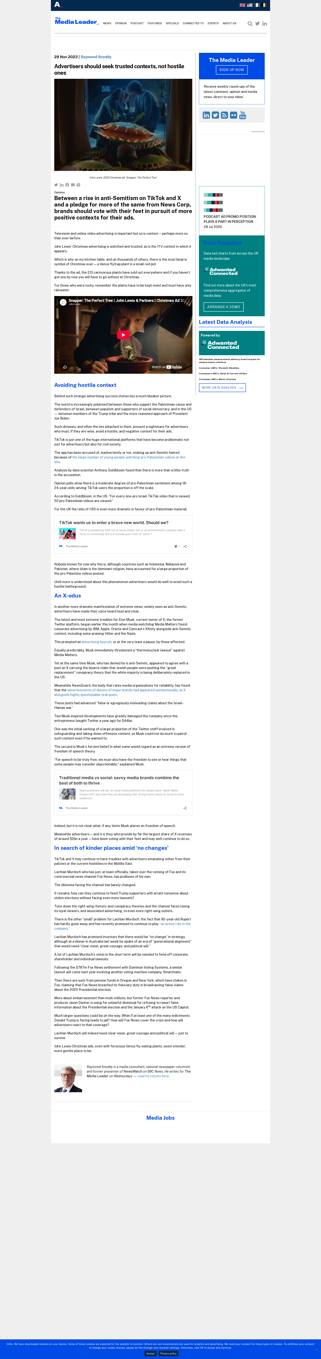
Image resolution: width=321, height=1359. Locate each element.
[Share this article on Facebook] (67, 185)
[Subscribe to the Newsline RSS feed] (225, 115)
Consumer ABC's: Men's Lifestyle (217, 379)
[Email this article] (73, 185)
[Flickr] (234, 115)
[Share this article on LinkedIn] (62, 185)
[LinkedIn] (264, 23)
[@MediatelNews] (216, 115)
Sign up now (232, 70)
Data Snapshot (223, 243)
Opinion (121, 23)
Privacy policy (168, 1353)
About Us (229, 23)
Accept (150, 1353)
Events (213, 23)
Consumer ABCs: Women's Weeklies (219, 368)
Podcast (137, 23)
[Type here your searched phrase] (250, 23)
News (107, 23)
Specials (172, 23)
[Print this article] (78, 185)
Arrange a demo (223, 307)
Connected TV (193, 23)
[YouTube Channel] (243, 115)
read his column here (153, 1076)
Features (155, 23)
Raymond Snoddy (96, 57)
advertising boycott (97, 642)
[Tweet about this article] (56, 185)
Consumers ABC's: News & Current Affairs (223, 373)
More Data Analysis (219, 387)
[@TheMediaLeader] (257, 23)
